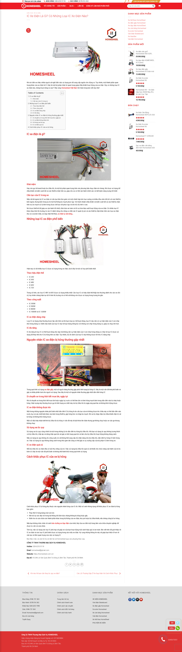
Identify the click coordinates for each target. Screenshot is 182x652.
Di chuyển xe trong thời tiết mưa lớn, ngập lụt (47, 118)
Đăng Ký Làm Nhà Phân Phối (97, 6)
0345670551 (173, 640)
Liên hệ (81, 6)
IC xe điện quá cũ (38, 124)
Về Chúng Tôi (49, 6)
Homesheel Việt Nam (69, 88)
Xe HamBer (132, 36)
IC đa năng (36, 113)
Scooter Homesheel (135, 31)
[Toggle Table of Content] (61, 93)
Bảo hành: (79, 1)
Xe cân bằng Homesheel (137, 28)
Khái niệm (36, 99)
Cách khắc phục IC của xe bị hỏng (41, 127)
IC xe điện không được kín (41, 120)
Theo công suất (38, 108)
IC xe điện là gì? (34, 96)
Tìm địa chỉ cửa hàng (32, 1)
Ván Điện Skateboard (136, 34)
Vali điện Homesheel (135, 39)
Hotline (171, 628)
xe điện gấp (48, 390)
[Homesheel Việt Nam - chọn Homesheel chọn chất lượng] (31, 6)
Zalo (172, 623)
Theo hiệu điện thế (38, 106)
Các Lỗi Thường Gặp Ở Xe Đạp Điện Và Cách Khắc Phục (97, 573)
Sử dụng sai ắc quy (39, 122)
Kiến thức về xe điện (33, 13)
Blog (72, 6)
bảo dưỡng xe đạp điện (60, 523)
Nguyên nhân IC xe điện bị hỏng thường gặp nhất (46, 115)
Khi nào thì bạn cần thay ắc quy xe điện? (45, 573)
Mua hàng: (56, 1)
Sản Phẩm (61, 6)
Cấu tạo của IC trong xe (40, 101)
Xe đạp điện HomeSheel (137, 26)
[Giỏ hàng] (159, 6)
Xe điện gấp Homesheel (136, 23)
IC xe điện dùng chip (39, 110)
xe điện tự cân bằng (65, 214)
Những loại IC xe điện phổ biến (40, 103)
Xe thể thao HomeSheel (136, 20)
